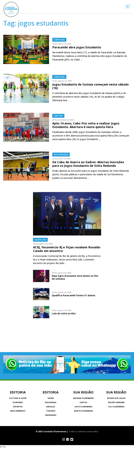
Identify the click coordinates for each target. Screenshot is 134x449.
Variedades (50, 415)
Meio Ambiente (17, 411)
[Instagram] (63, 439)
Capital (83, 402)
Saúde (51, 398)
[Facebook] (67, 439)
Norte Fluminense (83, 411)
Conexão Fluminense (11, 9)
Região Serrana (116, 402)
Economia (18, 402)
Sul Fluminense (116, 406)
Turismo (50, 411)
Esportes (18, 406)
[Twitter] (71, 439)
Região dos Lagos (116, 398)
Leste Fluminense (83, 406)
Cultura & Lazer (17, 398)
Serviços (50, 406)
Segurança (50, 402)
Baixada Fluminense (83, 398)
